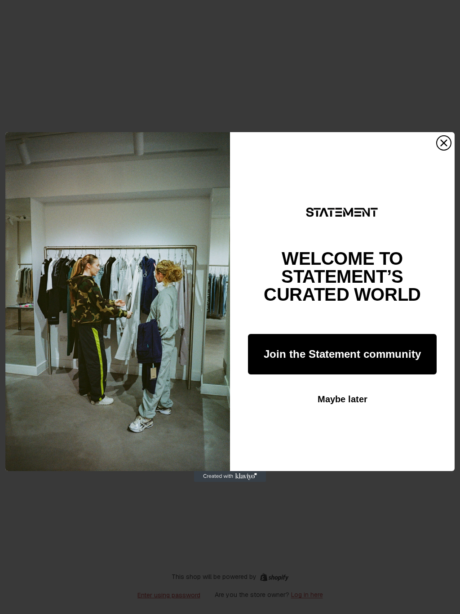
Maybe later (342, 399)
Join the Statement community (342, 354)
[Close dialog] (444, 143)
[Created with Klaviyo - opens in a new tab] (230, 476)
